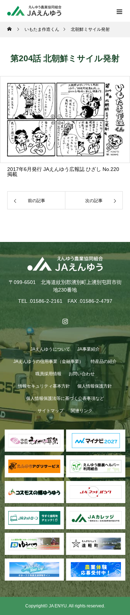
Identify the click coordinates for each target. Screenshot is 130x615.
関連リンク (81, 410)
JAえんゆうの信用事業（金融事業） (48, 361)
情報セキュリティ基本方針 (44, 386)
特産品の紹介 (104, 361)
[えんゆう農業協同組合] (65, 263)
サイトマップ (51, 410)
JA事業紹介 (88, 349)
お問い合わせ (82, 373)
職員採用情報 (48, 373)
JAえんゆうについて (50, 349)
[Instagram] (65, 321)
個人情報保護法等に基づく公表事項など (65, 398)
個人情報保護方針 (94, 386)
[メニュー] (119, 11)
